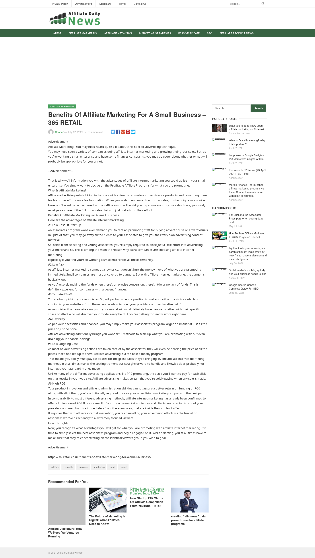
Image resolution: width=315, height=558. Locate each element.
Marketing (99, 467)
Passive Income (189, 33)
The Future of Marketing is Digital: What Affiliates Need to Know (107, 520)
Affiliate (55, 467)
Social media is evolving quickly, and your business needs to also (247, 272)
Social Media (61, 41)
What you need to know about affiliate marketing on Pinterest (246, 127)
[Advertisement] (157, 72)
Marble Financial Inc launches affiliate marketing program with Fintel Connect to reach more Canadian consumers (247, 190)
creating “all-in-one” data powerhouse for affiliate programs (188, 520)
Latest (56, 33)
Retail (113, 467)
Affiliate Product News (236, 33)
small (124, 467)
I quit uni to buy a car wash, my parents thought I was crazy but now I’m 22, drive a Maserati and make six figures (248, 253)
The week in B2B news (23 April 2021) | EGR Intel (247, 171)
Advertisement (83, 3)
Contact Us (140, 3)
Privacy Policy (60, 3)
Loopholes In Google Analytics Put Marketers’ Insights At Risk (246, 157)
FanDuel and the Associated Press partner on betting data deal (246, 218)
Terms (122, 3)
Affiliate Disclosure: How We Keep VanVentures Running (65, 532)
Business (83, 467)
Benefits (69, 467)
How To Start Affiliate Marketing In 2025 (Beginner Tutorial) (247, 235)
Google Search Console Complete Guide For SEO (243, 286)
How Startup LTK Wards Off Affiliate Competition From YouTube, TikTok (146, 502)
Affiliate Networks (118, 33)
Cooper (59, 132)
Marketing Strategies (155, 33)
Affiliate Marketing (83, 33)
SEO (209, 33)
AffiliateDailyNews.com (70, 552)
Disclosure (105, 3)
